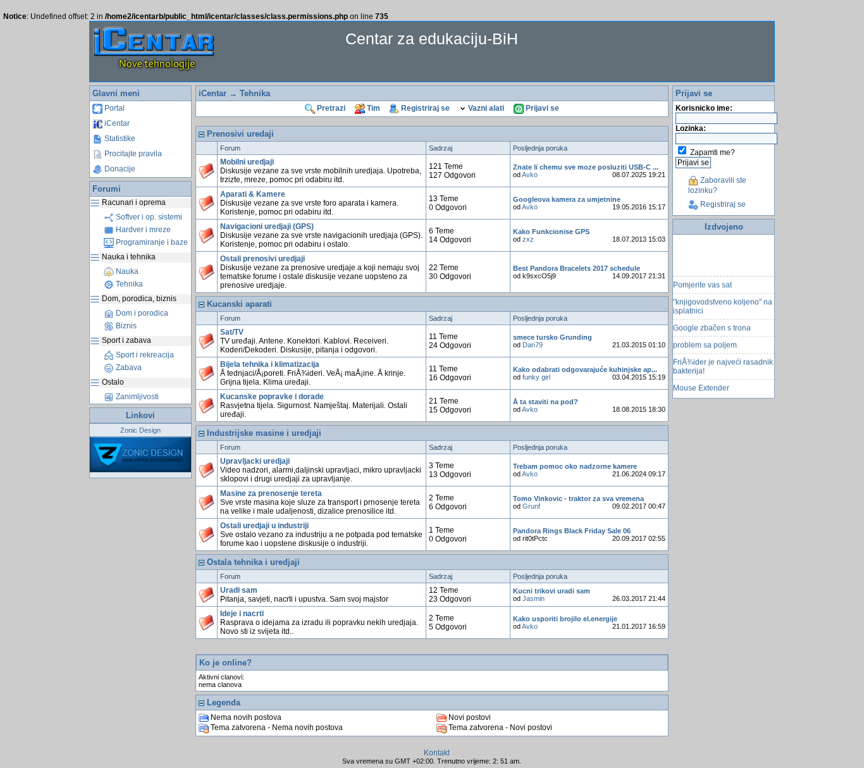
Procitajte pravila (132, 153)
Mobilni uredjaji (247, 162)
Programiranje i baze (151, 242)
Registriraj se (424, 108)
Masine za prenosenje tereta (271, 493)
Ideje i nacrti (242, 613)
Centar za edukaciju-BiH (431, 38)
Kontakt (437, 752)
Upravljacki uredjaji (255, 461)
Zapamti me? (712, 152)
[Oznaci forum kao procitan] (206, 171)
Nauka (126, 271)
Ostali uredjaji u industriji (264, 525)
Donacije (118, 168)
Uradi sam (238, 590)
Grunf (531, 506)
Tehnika (128, 284)
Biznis (125, 325)
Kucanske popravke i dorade (272, 396)
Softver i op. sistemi (148, 217)
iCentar (116, 123)
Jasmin (533, 598)
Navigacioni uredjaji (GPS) (267, 226)
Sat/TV (232, 332)
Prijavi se (541, 108)
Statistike (118, 138)
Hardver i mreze (142, 229)
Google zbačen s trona (712, 323)
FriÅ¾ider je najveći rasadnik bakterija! (723, 362)
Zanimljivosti (136, 396)
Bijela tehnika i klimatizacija (269, 364)
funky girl (536, 377)
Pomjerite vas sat (702, 280)
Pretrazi (330, 108)
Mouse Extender (701, 384)
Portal (113, 108)
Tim (372, 108)
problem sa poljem (705, 341)
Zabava (128, 367)
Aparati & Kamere (252, 194)
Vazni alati (485, 108)
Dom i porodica (141, 313)
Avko (530, 174)
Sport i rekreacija (144, 354)
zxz (528, 239)
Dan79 (532, 345)
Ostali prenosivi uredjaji (262, 258)
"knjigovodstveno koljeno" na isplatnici (722, 302)
